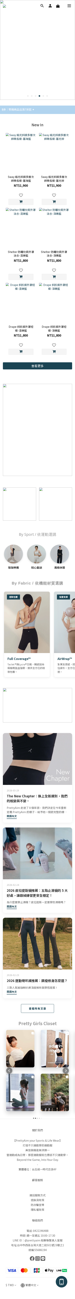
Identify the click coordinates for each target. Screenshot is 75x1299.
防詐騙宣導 (37, 1205)
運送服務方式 (37, 1195)
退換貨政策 (37, 1200)
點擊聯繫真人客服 (51, 1240)
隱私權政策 (37, 1209)
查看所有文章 (37, 1008)
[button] (9, 1071)
